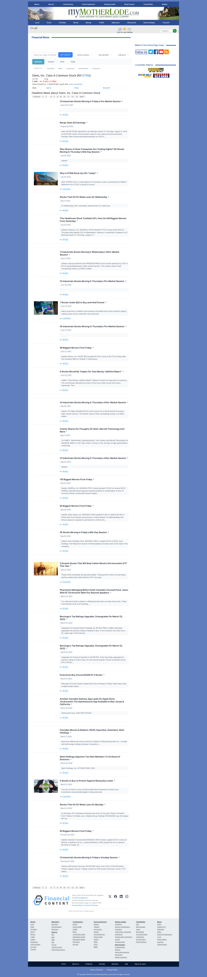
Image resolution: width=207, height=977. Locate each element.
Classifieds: (140, 922)
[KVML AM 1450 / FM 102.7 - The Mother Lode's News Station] (156, 69)
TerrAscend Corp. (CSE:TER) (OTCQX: (76, 713)
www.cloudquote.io (81, 898)
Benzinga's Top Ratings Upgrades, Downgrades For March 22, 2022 (91, 647)
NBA (53, 940)
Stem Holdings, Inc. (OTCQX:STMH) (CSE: (78, 768)
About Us (75, 964)
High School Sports (58, 950)
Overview (50, 68)
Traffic (101, 22)
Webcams (116, 22)
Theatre (96, 927)
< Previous (36, 97)
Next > (82, 97)
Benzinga (65, 114)
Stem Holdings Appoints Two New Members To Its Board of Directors (90, 758)
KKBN (96, 947)
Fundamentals (120, 947)
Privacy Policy (77, 905)
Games (96, 932)
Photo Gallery (162, 939)
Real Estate (129, 4)
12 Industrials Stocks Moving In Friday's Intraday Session (90, 857)
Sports (51, 4)
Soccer (54, 945)
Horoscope (98, 929)
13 (77, 97)
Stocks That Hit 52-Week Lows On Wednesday (84, 197)
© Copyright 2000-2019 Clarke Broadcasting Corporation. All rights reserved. (103, 974)
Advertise (115, 964)
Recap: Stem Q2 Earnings (74, 122)
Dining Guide (109, 4)
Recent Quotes (83, 55)
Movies (96, 924)
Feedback (88, 964)
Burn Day (55, 924)
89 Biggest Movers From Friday (77, 347)
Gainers (64, 161)
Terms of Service (96, 970)
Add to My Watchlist (75, 84)
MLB (53, 937)
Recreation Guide (79, 939)
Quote (48, 88)
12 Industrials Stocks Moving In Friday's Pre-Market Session (91, 101)
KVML (96, 942)
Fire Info (75, 944)
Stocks (51, 62)
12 (72, 97)
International (83, 68)
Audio (159, 924)
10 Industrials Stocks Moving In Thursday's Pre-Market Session (93, 326)
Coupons (160, 942)
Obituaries (131, 22)
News (36, 4)
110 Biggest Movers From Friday (77, 479)
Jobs (137, 924)
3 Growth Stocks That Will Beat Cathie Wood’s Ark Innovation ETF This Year (93, 564)
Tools (72, 62)
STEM (86, 75)
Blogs (75, 932)
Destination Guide (79, 937)
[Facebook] (115, 900)
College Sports (57, 947)
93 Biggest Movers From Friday (77, 831)
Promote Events (141, 934)
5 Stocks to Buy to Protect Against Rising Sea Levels (87, 780)
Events (75, 924)
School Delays (149, 22)
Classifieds (148, 4)
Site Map (102, 964)
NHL (53, 942)
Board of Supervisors (164, 934)
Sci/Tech (33, 947)
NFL (53, 935)
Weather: (55, 922)
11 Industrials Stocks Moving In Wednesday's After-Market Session (89, 253)
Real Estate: (120, 945)
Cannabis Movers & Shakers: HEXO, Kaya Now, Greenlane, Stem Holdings (92, 731)
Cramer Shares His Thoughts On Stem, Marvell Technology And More (92, 430)
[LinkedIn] (121, 900)
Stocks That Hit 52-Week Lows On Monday (83, 804)
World (75, 22)
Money (88, 22)
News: (33, 922)
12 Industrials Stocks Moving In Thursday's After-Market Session (94, 402)
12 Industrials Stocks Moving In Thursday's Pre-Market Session (93, 281)
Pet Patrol (76, 942)
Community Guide (79, 934)
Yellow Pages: (162, 944)
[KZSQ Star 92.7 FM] (144, 75)
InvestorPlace (66, 189)
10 (64, 97)
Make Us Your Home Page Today (149, 45)
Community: (78, 922)
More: (159, 922)
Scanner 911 (161, 927)
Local (37, 22)
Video (159, 932)
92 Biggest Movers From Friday (77, 506)
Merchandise (140, 927)
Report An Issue (140, 964)
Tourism (165, 22)
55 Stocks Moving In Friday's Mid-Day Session (84, 532)
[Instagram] (126, 900)
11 (68, 97)
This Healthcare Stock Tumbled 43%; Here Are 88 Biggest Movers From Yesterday (93, 219)
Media (164, 4)
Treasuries (96, 68)
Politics (32, 939)
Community (68, 4)
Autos (138, 929)
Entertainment (88, 4)
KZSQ (96, 944)
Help (126, 964)
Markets (38, 62)
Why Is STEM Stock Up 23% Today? (79, 173)
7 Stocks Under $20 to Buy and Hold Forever (83, 302)
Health (75, 929)
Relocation (118, 955)
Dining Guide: (120, 922)
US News (62, 22)
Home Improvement (122, 952)
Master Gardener (121, 957)
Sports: (55, 932)
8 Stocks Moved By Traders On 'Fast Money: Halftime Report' (92, 371)
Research (106, 88)
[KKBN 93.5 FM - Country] (161, 75)
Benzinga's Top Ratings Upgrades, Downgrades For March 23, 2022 (91, 617)
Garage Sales (140, 939)
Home (63, 964)
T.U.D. (159, 937)
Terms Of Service (91, 905)
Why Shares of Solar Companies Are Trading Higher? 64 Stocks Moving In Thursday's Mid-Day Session (92, 150)
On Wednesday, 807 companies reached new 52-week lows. (86, 206)
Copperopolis (120, 942)
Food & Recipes (99, 934)
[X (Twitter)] (109, 900)
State (49, 22)
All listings (118, 924)
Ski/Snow (55, 929)
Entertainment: (100, 922)
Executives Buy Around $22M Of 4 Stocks (82, 675)
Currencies (70, 68)
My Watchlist (104, 55)
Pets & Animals (141, 942)
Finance (117, 950)
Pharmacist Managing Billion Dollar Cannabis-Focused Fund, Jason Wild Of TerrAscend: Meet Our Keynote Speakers (94, 591)
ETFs (62, 62)
